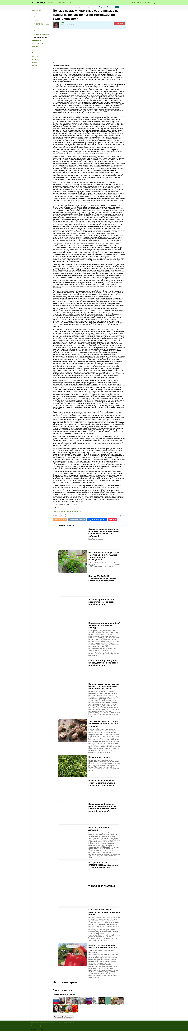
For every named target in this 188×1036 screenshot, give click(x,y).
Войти (133, 2)
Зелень (36, 20)
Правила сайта (36, 1022)
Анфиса (61, 1004)
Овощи (36, 13)
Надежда (107, 1004)
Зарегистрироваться (143, 2)
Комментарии (61, 2)
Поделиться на (97, 520)
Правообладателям (47, 1022)
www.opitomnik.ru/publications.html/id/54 (67, 511)
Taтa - (81, 1004)
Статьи (34, 62)
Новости (35, 46)
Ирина (113, 1004)
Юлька (63, 23)
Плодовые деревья (40, 37)
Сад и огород (36, 10)
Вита (118, 1004)
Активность (51, 2)
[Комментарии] (60, 515)
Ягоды (36, 17)
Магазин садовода (38, 53)
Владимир (76, 1004)
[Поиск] (153, 2)
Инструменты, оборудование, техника (41, 23)
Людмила (55, 1004)
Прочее (34, 65)
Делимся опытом (37, 43)
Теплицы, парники (40, 28)
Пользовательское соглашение (64, 1022)
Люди (69, 2)
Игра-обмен (36, 56)
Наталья (61, 1012)
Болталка (35, 59)
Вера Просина (69, 1004)
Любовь (74, 1012)
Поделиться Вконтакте (77, 520)
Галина (94, 1004)
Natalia (55, 1012)
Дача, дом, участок (38, 50)
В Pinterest (112, 520)
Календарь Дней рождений (63, 1017)
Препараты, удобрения (41, 34)
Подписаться (119, 23)
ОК (117, 7)
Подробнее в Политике (106, 7)
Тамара (88, 1004)
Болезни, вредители (40, 31)
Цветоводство (36, 40)
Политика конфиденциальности (41, 1026)
